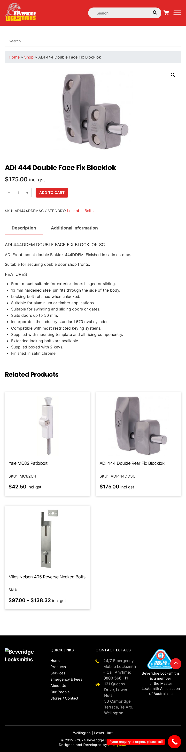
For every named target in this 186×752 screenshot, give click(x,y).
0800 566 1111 (116, 678)
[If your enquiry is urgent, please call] (174, 741)
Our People (60, 692)
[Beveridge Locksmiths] (21, 5)
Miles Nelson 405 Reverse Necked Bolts (46, 576)
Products (58, 666)
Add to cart (52, 192)
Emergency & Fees (66, 679)
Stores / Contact (64, 698)
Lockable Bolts (80, 210)
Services (57, 673)
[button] (173, 75)
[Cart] (166, 13)
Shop (29, 57)
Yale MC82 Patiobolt (28, 463)
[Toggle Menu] (177, 12)
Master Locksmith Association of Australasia (161, 688)
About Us (58, 685)
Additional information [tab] (74, 227)
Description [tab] (24, 227)
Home (14, 57)
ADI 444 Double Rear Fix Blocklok (132, 463)
